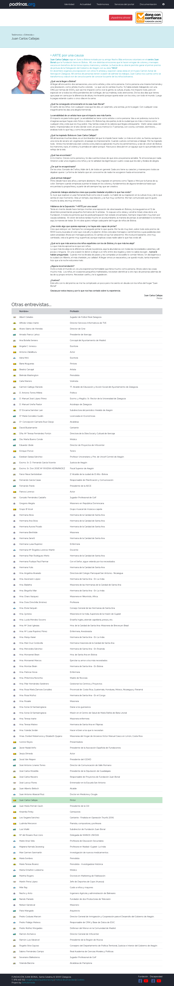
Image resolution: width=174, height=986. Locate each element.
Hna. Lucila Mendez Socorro (32, 620)
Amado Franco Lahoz (29, 334)
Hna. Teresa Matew (28, 724)
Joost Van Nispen (27, 759)
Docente (74, 550)
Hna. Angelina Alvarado (30, 573)
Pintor (73, 800)
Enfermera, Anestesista (81, 631)
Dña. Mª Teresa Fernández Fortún (35, 433)
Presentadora (76, 742)
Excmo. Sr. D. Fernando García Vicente (37, 462)
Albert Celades (26, 317)
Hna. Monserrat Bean (29, 654)
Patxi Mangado (26, 911)
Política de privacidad (65, 980)
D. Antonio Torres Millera (30, 393)
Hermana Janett (27, 538)
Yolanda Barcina (26, 963)
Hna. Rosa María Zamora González (35, 689)
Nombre (23, 311)
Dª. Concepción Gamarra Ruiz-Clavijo (36, 422)
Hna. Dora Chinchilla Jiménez (33, 602)
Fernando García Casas (30, 480)
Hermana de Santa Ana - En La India (87, 579)
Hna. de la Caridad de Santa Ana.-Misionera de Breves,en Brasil (99, 625)
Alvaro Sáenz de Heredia (31, 329)
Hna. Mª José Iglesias (29, 625)
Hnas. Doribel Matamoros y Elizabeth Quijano (40, 736)
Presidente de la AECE (80, 486)
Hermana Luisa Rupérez (30, 544)
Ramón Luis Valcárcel (29, 940)
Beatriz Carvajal (26, 369)
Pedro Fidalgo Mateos (29, 922)
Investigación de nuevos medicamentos (89, 852)
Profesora (74, 602)
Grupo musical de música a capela (86, 509)
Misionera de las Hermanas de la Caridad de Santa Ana (95, 585)
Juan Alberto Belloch (29, 788)
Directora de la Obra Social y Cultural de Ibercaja (92, 433)
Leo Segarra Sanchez (29, 817)
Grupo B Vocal (26, 509)
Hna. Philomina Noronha (31, 678)
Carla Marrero (25, 381)
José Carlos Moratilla (28, 771)
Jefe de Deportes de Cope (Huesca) (87, 881)
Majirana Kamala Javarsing (31, 847)
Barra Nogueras (26, 363)
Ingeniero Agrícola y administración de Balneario (93, 893)
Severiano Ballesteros (29, 957)
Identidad (69, 4)
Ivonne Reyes (25, 742)
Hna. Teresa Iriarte (27, 718)
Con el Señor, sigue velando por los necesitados (92, 561)
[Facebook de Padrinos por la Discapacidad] (153, 981)
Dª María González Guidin (31, 416)
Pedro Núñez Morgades (30, 928)
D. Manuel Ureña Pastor (30, 404)
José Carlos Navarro (28, 777)
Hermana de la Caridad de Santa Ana (87, 515)
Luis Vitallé (24, 829)
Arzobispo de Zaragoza (81, 404)
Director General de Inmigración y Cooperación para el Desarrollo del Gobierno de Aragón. (112, 916)
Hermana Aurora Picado (30, 526)
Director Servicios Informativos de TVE (88, 323)
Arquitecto (75, 911)
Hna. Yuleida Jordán (28, 730)
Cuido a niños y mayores (81, 887)
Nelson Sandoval (27, 905)
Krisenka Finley (26, 812)
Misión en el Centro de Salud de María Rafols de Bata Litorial (98, 713)
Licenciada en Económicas (82, 416)
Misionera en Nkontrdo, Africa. (84, 596)
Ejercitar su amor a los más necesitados (88, 660)
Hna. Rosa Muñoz (27, 695)
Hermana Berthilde (28, 532)
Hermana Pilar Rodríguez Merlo (34, 556)
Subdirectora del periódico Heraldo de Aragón (91, 410)
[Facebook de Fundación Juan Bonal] (140, 981)
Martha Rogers (26, 876)
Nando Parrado (26, 899)
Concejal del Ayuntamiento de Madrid (88, 340)
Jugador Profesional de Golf (83, 497)
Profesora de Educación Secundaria (86, 841)
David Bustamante (28, 427)
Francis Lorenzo (26, 491)
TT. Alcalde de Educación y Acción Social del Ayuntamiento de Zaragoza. (104, 387)
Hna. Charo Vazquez (28, 596)
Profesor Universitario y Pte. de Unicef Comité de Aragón (97, 457)
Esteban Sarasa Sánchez (30, 457)
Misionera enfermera (79, 718)
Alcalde (73, 788)
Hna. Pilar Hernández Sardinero (34, 684)
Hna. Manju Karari (27, 637)
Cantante (74, 427)
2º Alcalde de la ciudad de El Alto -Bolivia (89, 474)
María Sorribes (26, 858)
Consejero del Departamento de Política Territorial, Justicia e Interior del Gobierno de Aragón (113, 945)
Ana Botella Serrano (28, 340)
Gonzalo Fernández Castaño (32, 497)
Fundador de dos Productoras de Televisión (90, 899)
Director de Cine (77, 329)
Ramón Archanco (27, 934)
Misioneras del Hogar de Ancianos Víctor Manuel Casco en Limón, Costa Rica (106, 736)
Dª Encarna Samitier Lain (31, 410)
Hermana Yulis (26, 567)
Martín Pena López (28, 881)
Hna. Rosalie (25, 701)
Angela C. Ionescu (27, 346)
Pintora (73, 363)
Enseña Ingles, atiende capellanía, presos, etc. (91, 620)
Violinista (74, 381)
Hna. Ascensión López (29, 579)
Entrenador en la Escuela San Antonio (88, 782)
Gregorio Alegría (27, 503)
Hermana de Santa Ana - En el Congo (87, 695)
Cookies (80, 980)
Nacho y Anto (25, 893)
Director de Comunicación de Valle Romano (90, 765)
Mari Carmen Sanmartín (30, 852)
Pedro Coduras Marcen (30, 916)
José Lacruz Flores (28, 782)
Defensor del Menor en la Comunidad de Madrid (93, 928)
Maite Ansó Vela (27, 841)
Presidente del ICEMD (80, 759)
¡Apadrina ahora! (120, 17)
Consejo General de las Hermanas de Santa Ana (92, 608)
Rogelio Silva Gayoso (29, 945)
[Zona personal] (161, 4)
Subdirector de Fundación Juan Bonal (87, 829)
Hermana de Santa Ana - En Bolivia (86, 666)
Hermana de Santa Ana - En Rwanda (87, 649)
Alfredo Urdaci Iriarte (29, 323)
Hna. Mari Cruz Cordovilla (31, 643)
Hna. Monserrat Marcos (30, 660)
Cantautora (75, 812)
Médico (73, 439)
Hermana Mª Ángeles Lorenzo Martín (37, 550)
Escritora (74, 346)
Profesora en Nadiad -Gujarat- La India (88, 847)
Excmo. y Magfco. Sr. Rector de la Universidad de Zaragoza (98, 398)
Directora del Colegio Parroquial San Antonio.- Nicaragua (96, 573)
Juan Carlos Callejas (28, 800)
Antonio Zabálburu (28, 352)
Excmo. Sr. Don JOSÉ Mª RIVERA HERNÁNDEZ (42, 468)
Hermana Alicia (26, 515)
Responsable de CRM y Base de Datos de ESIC (92, 922)
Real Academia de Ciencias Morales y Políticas (91, 951)
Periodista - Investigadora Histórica (86, 864)
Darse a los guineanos (80, 707)
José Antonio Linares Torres (32, 765)
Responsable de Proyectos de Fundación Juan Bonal (95, 777)
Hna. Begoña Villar (28, 590)
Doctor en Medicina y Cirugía (83, 794)
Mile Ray (23, 887)
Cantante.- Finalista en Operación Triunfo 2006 (92, 817)
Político (73, 393)
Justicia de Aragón (78, 462)
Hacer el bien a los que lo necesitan (86, 730)
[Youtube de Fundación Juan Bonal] (146, 981)
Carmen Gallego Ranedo (31, 387)
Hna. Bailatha (25, 585)
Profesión (74, 311)
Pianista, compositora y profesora (85, 823)
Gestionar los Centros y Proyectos (86, 684)
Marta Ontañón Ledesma (31, 870)
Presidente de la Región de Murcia (86, 940)
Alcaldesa (74, 422)
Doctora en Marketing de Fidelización (87, 876)
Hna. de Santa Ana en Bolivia (83, 654)
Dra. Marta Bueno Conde (31, 439)
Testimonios (103, 4)
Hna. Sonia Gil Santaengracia (32, 707)
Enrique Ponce (26, 451)
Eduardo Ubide (26, 445)
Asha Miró (24, 358)
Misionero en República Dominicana (87, 503)
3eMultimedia (28, 982)
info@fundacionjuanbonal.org (39, 980)
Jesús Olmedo (26, 753)
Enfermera (75, 544)
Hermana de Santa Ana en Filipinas (86, 724)
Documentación (148, 4)
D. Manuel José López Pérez (33, 398)
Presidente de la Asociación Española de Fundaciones (95, 748)
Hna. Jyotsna (25, 614)
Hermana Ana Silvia (28, 521)
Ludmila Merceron (28, 823)
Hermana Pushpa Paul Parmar (33, 561)
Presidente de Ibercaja (80, 334)
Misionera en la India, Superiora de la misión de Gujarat (95, 614)
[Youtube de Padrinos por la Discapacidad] (158, 981)
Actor (72, 352)
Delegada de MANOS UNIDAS (84, 835)
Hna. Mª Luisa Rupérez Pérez (33, 631)
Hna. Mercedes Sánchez (30, 649)
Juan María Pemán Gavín (31, 806)
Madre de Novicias (78, 678)
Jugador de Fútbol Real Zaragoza (85, 317)
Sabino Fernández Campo (31, 951)
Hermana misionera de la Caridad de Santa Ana (92, 643)
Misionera (74, 532)
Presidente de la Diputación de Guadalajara (90, 771)
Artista (73, 369)
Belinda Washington (28, 375)
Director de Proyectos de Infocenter (87, 445)
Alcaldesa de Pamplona (81, 963)
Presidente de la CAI (79, 806)
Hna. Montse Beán (28, 666)
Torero (73, 451)
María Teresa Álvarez (29, 864)
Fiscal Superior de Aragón (82, 468)
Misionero (74, 905)
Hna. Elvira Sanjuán (28, 608)
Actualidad (85, 4)
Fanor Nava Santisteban (30, 474)
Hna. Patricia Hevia (28, 672)
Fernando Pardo (27, 486)
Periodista (74, 375)
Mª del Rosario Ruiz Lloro (31, 835)
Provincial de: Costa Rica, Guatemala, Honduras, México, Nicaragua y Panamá (106, 689)
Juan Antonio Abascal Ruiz (31, 794)
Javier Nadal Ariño (27, 748)
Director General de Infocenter (84, 934)
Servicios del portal (124, 4)
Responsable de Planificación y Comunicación (91, 480)
